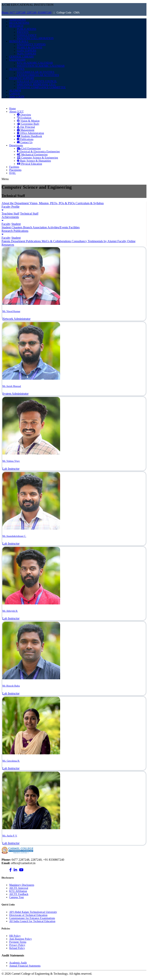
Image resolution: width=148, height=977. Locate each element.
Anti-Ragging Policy (20, 938)
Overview (25, 114)
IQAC (12, 173)
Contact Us (26, 142)
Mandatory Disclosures (21, 885)
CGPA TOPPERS (26, 50)
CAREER (14, 93)
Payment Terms (17, 942)
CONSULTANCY (27, 35)
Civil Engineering (30, 148)
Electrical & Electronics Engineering (39, 151)
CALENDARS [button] (17, 59)
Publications (26, 139)
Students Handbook (31, 136)
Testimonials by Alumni (102, 241)
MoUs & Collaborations (57, 241)
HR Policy (15, 935)
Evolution (25, 117)
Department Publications (26, 241)
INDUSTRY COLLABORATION (35, 38)
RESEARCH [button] (16, 26)
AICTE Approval (18, 888)
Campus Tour (16, 897)
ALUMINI (15, 90)
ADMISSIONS (17, 19)
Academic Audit (18, 962)
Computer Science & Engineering (39, 157)
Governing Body (29, 123)
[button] (74, 208)
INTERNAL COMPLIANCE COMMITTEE (41, 87)
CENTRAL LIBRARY (21, 56)
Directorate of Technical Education (28, 915)
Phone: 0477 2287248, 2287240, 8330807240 (26, 12)
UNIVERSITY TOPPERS (31, 44)
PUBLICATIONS (26, 29)
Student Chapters (12, 227)
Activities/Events (58, 227)
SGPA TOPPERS (26, 53)
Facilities (14, 166)
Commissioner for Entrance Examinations (32, 918)
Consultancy (80, 241)
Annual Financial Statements (24, 965)
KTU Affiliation (18, 891)
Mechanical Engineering (34, 154)
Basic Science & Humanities (35, 160)
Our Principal (27, 127)
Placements (15, 170)
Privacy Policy (17, 945)
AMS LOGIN (16, 96)
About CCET (16, 111)
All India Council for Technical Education (32, 921)
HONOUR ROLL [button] (19, 41)
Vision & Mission (30, 120)
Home (12, 108)
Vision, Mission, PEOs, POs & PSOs (52, 203)
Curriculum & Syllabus (90, 203)
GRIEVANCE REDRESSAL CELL (36, 84)
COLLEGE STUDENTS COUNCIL (37, 81)
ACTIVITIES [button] (16, 69)
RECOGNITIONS (19, 22)
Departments (16, 145)
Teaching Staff (10, 213)
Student (16, 224)
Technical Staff (29, 213)
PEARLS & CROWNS (29, 47)
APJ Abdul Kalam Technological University (33, 912)
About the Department (15, 203)
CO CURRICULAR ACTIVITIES (35, 72)
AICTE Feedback (18, 894)
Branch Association (35, 227)
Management (27, 130)
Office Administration (31, 133)
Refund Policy (17, 948)
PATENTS (23, 32)
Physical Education (31, 163)
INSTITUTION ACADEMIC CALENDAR (41, 65)
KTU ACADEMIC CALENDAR (35, 62)
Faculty (6, 224)
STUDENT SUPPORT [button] (21, 78)
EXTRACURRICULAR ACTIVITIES (38, 75)
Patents (6, 241)
